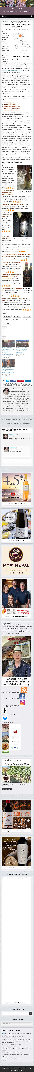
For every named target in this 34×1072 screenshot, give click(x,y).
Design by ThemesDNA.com (17, 1070)
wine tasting (19, 22)
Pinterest (21, 380)
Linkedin (28, 380)
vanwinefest (23, 386)
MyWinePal (17, 9)
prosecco (13, 21)
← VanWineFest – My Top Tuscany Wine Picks (17, 423)
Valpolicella (27, 385)
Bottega (20, 383)
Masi (30, 383)
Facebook (14, 380)
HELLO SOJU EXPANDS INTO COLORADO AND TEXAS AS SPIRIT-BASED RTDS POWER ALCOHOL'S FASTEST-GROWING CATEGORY (16, 1041)
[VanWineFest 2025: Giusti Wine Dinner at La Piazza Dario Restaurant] (22, 343)
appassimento (15, 383)
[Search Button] (31, 16)
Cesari (24, 383)
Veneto (27, 386)
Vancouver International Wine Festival (12, 70)
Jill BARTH (12, 434)
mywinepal (9, 29)
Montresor (12, 385)
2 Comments (25, 29)
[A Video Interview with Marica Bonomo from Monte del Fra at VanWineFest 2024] (8, 363)
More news (5, 1060)
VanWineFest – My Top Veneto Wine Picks (17, 25)
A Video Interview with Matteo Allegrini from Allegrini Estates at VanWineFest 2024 (8, 351)
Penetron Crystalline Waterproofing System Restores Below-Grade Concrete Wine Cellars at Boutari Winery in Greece (16, 1048)
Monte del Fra (6, 385)
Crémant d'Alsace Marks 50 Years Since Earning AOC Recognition (16, 1055)
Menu (4, 16)
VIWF (31, 386)
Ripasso (22, 385)
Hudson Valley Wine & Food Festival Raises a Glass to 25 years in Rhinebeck (16, 1034)
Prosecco (18, 385)
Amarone (6, 21)
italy (10, 21)
